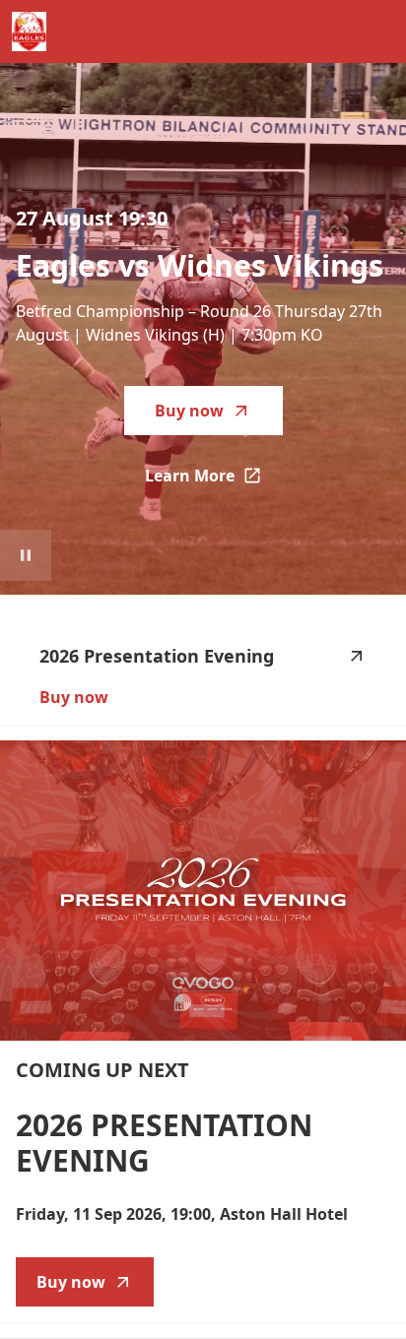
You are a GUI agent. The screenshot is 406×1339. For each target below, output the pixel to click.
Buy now (189, 410)
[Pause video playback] (25, 555)
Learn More (214, 481)
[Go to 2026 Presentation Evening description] (203, 890)
